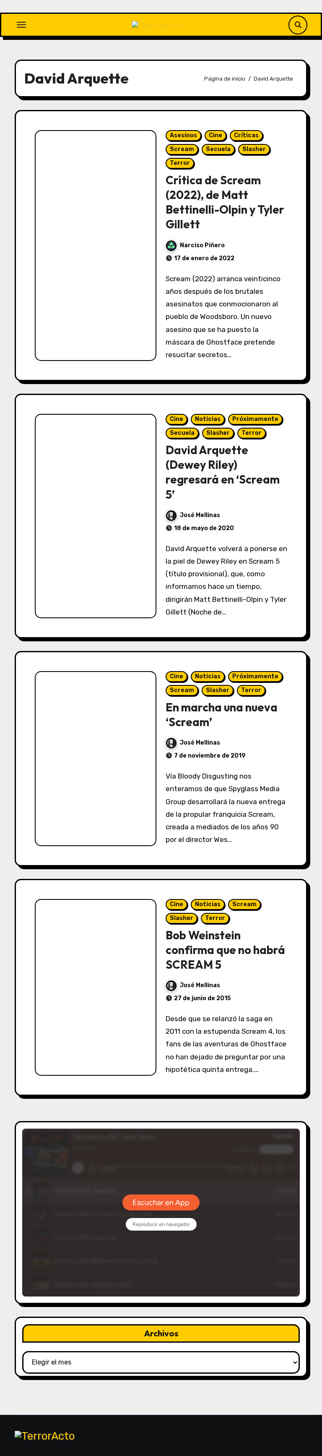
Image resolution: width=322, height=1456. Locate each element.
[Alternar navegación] (21, 25)
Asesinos (183, 135)
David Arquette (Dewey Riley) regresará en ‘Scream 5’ (223, 472)
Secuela (218, 149)
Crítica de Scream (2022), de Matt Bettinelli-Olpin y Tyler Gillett (225, 202)
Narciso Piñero (202, 245)
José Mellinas (200, 515)
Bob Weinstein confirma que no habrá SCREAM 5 (225, 950)
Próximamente (255, 419)
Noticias (208, 419)
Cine (215, 135)
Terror (180, 163)
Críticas (246, 135)
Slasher (254, 149)
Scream (182, 149)
